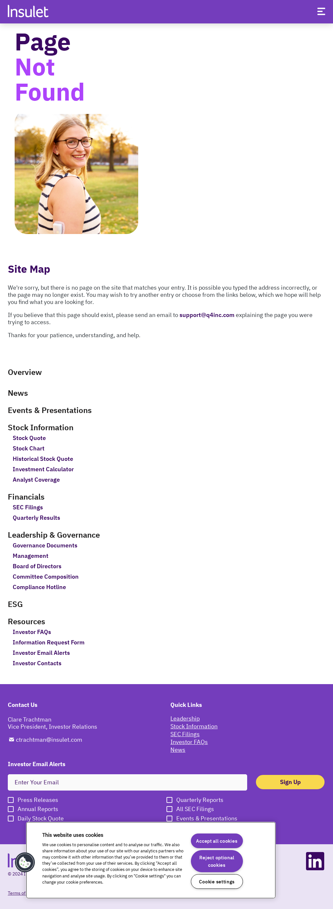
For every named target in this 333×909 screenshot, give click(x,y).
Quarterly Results (36, 517)
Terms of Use (21, 893)
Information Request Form (49, 642)
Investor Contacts (37, 663)
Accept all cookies (216, 841)
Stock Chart (29, 448)
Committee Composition (46, 576)
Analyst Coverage (36, 479)
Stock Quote (29, 438)
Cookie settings (216, 881)
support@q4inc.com (207, 315)
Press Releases (38, 800)
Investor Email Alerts (41, 652)
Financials (26, 497)
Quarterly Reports (199, 800)
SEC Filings (28, 507)
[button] (25, 862)
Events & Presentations (50, 410)
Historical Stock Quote (43, 458)
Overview (25, 372)
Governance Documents (45, 545)
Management (30, 555)
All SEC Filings (195, 809)
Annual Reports (38, 809)
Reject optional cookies (216, 861)
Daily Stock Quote (41, 818)
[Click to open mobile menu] (321, 12)
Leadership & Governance (54, 535)
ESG (15, 604)
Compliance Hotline (39, 587)
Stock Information (40, 427)
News (18, 393)
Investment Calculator (43, 469)
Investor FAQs (32, 632)
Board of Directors (37, 566)
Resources (26, 621)
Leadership (185, 718)
